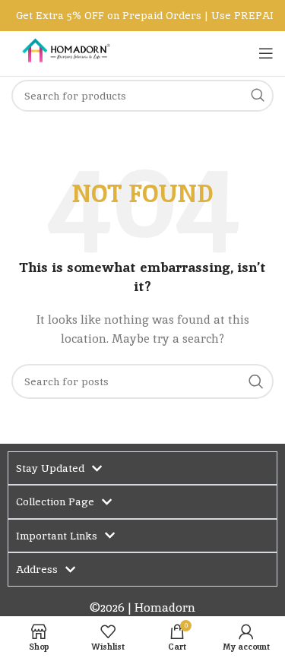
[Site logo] (64, 52)
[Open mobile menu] (266, 53)
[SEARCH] (256, 381)
